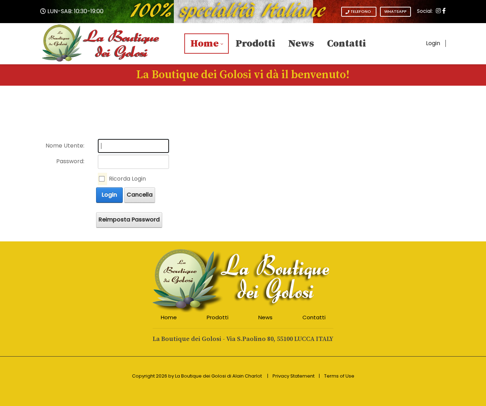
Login (433, 43)
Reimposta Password (129, 219)
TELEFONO (360, 11)
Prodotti (217, 317)
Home (169, 317)
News (265, 317)
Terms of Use (339, 376)
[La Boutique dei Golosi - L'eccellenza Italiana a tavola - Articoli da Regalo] (101, 43)
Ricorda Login (127, 179)
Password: (70, 161)
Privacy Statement (294, 376)
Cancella (140, 195)
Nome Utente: (65, 145)
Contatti (314, 317)
